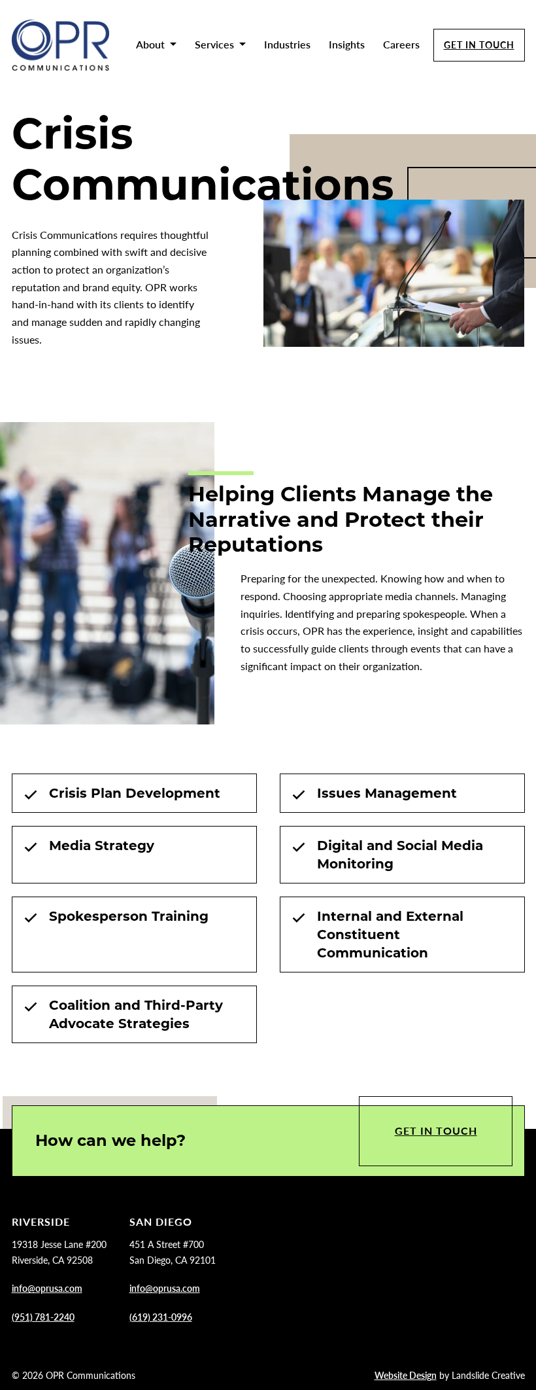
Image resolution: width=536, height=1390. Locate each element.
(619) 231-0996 (160, 1316)
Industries (287, 44)
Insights (347, 44)
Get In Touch (479, 44)
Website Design (406, 1374)
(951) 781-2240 (43, 1316)
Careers (401, 44)
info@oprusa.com (47, 1287)
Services (214, 44)
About (150, 44)
